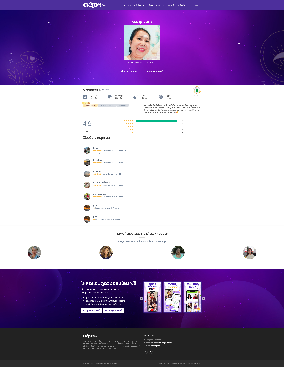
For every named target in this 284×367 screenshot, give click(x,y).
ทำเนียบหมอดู (140, 5)
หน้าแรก (128, 5)
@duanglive (155, 345)
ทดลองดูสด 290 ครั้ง (119, 96)
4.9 (87, 123)
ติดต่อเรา (194, 5)
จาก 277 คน (86, 132)
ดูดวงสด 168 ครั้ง (94, 96)
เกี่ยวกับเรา (183, 5)
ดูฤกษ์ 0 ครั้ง (168, 96)
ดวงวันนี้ (161, 5)
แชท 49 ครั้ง (144, 96)
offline (107, 90)
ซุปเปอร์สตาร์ (197, 96)
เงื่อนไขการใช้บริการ (163, 364)
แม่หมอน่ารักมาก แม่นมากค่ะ (101, 154)
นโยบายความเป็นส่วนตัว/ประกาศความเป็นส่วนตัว (185, 364)
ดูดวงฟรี (171, 5)
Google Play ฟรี (155, 71)
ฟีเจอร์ (151, 5)
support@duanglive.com (162, 342)
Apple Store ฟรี (130, 71)
